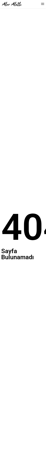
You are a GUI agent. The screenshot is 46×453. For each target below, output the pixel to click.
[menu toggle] (42, 3)
